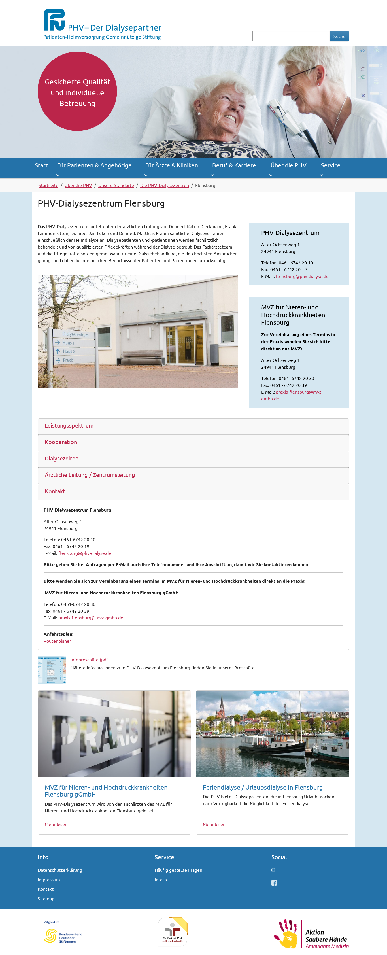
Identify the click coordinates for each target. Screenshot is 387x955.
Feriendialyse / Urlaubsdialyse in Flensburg (263, 787)
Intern (161, 879)
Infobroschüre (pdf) (90, 659)
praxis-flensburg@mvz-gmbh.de (90, 617)
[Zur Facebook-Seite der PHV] (274, 882)
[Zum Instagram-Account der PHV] (273, 870)
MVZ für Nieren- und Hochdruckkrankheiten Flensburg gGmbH (106, 790)
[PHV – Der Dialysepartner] (102, 22)
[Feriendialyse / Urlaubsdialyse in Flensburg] (272, 733)
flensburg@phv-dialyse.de (302, 276)
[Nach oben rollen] (374, 942)
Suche (339, 36)
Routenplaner (57, 641)
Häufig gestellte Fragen (178, 870)
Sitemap (46, 898)
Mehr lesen (56, 824)
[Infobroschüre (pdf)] (52, 669)
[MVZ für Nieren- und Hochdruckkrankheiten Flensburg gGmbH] (114, 733)
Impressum (49, 879)
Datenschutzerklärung (60, 870)
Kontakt (46, 889)
